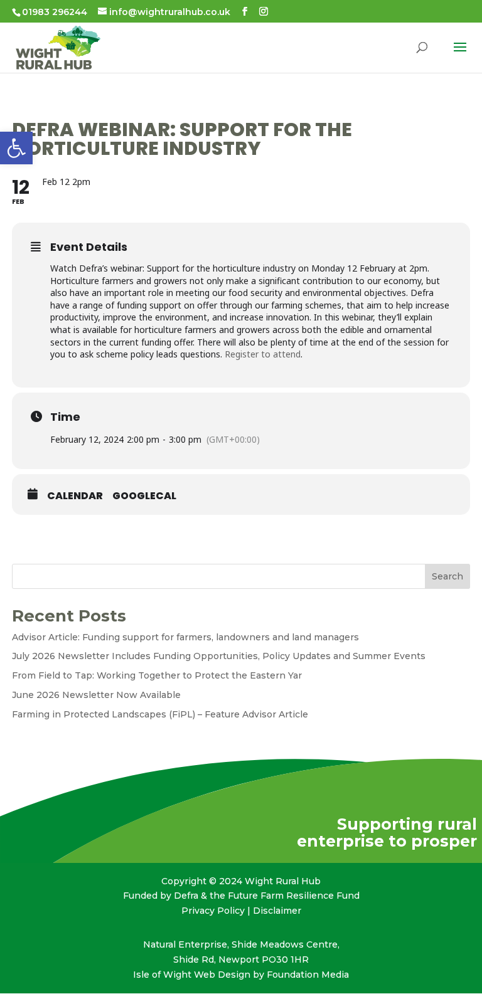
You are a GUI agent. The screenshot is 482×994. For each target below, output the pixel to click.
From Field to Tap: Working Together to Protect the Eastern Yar (157, 675)
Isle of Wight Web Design (191, 974)
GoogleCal (144, 496)
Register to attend (263, 354)
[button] (16, 148)
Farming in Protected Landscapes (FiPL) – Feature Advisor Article (160, 714)
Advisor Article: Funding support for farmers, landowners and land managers (185, 637)
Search (447, 576)
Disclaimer (277, 910)
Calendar (75, 496)
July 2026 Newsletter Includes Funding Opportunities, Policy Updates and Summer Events (219, 656)
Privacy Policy (213, 910)
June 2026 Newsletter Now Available (96, 695)
